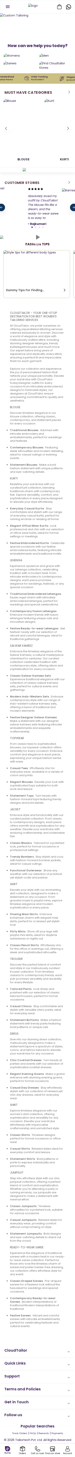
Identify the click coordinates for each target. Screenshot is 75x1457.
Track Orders (19, 1433)
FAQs (33, 1433)
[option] (37, 15)
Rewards (44, 1433)
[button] (37, 1351)
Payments (57, 1433)
